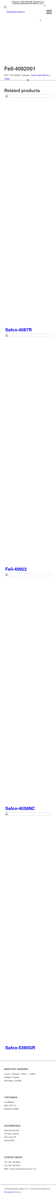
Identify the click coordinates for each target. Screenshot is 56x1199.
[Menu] (47, 12)
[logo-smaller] (23, 12)
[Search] (40, 12)
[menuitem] (40, 12)
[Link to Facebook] (49, 1195)
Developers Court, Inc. (12, 1192)
